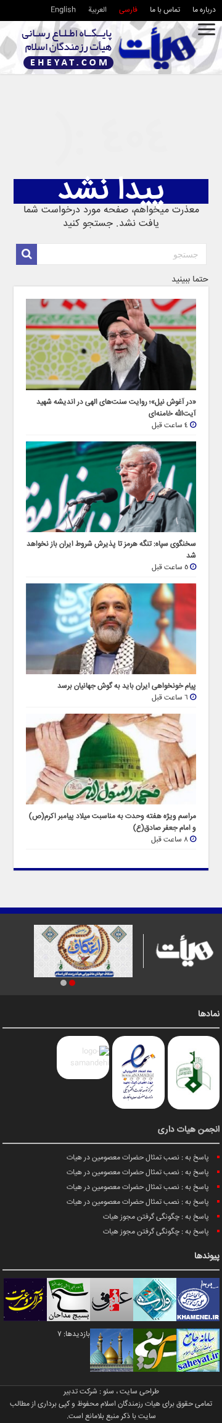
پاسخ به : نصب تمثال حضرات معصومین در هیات (138, 1158)
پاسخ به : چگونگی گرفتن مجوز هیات (156, 1217)
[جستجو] (26, 254)
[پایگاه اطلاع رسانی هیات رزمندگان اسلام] (109, 48)
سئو (108, 1392)
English (63, 10)
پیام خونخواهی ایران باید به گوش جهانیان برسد (126, 686)
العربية (97, 10)
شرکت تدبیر (80, 1392)
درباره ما (204, 10)
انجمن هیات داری (189, 1130)
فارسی (128, 10)
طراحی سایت (139, 1392)
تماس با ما (165, 10)
